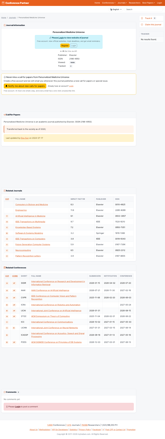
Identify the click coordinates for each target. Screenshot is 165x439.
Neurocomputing (23, 250)
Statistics (73, 429)
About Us (34, 429)
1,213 (69, 425)
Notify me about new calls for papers (26, 86)
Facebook (97, 429)
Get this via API (70, 51)
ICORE (15, 276)
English (116, 9)
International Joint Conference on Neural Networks (54, 327)
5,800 (50, 425)
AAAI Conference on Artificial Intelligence (50, 290)
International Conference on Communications (52, 322)
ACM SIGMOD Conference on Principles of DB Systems (56, 342)
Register (64, 45)
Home (97, 3)
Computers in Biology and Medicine (31, 204)
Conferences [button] (108, 3)
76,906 (84, 425)
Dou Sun (25, 138)
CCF (7, 199)
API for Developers (60, 429)
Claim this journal (152, 24)
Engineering (21, 210)
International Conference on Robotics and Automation (55, 305)
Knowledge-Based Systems (28, 227)
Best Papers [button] (147, 3)
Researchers (134, 3)
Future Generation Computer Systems (32, 244)
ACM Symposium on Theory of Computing (50, 316)
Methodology (44, 429)
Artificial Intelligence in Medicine (30, 216)
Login (159, 3)
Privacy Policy (85, 429)
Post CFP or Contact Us (115, 429)
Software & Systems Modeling (29, 233)
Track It (149, 18)
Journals (12, 17)
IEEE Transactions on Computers (30, 239)
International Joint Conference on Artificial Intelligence (56, 310)
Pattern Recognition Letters (28, 256)
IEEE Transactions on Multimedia (30, 221)
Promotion (131, 429)
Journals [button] (121, 3)
